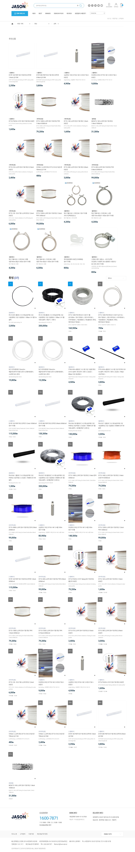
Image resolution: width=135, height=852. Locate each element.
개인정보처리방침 (42, 834)
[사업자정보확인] (62, 841)
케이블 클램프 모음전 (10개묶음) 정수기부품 (73, 260)
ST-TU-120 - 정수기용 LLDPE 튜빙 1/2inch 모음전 (21, 214)
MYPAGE (116, 6)
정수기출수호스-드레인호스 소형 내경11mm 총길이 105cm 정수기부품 (102, 214)
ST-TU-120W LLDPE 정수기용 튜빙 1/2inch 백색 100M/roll (49, 214)
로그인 (109, 18)
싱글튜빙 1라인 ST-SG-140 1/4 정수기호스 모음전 (76, 76)
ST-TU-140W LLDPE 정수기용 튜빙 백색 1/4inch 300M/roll (48, 122)
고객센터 (121, 18)
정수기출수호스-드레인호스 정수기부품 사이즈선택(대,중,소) (75, 214)
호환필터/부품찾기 (80, 13)
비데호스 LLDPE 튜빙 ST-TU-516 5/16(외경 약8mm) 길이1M (49, 168)
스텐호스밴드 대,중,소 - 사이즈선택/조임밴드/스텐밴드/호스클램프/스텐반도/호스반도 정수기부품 (103, 261)
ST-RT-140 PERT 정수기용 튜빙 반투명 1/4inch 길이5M (20, 76)
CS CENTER (43, 813)
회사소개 (14, 834)
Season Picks (58, 13)
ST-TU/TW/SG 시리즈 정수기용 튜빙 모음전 (21, 121)
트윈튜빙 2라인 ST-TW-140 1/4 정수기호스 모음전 (104, 76)
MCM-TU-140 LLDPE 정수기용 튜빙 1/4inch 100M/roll (102, 122)
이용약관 (31, 834)
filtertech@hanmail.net (60, 844)
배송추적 (114, 820)
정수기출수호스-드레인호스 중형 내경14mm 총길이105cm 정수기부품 (19, 260)
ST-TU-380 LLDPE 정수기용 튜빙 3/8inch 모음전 (76, 168)
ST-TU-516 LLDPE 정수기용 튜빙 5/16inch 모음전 (21, 168)
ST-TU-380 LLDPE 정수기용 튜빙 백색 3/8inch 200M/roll (102, 168)
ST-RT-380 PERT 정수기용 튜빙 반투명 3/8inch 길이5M (47, 76)
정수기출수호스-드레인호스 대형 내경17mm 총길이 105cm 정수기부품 (47, 260)
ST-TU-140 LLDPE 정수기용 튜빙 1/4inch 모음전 (76, 122)
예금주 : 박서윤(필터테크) (76, 819)
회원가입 (114, 18)
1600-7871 (48, 818)
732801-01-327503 (81, 817)
